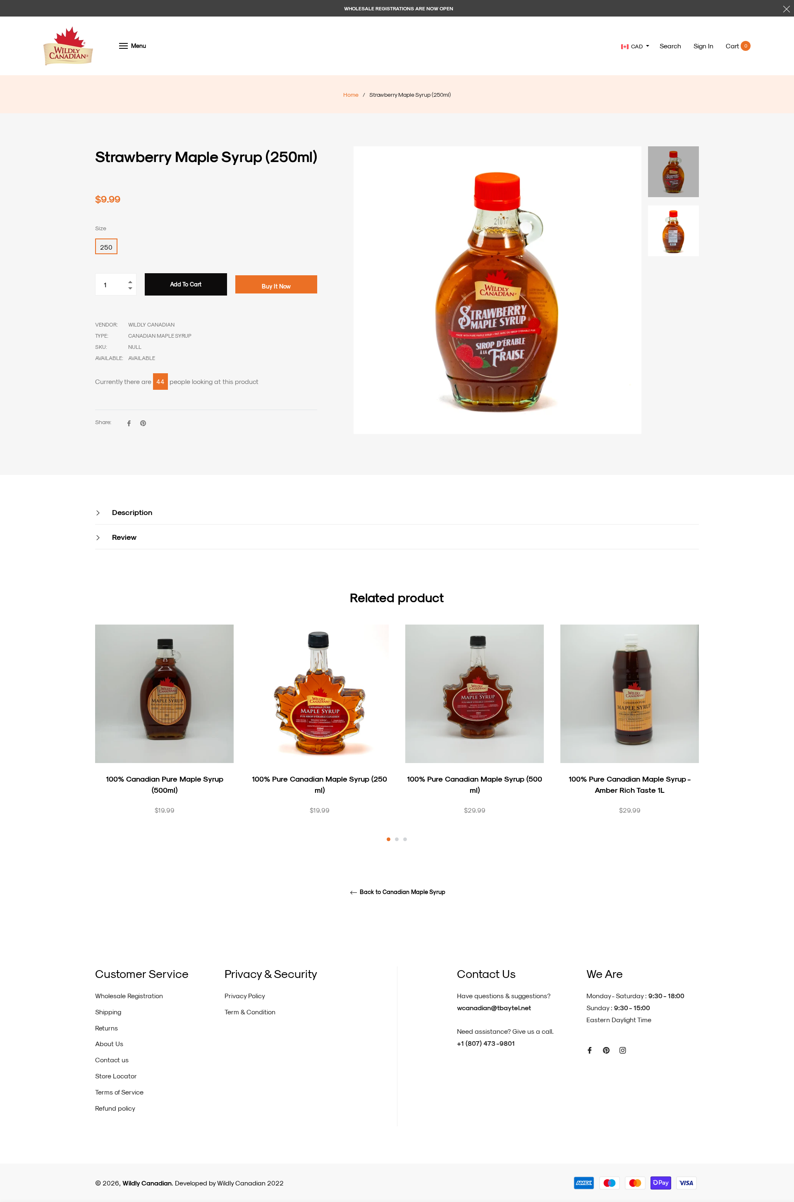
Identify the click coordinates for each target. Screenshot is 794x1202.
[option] (164, 734)
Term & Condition (250, 1012)
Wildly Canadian (147, 1183)
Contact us (112, 1060)
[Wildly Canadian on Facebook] (589, 1050)
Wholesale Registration (129, 995)
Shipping (108, 1012)
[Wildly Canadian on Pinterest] (606, 1050)
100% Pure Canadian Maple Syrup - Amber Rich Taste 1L (630, 784)
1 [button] (388, 839)
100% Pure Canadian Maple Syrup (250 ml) (319, 784)
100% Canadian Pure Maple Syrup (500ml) (164, 784)
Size (100, 227)
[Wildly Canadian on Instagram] (622, 1050)
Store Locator (116, 1076)
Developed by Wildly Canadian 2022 (229, 1183)
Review (123, 536)
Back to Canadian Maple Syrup (401, 892)
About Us (109, 1043)
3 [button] (405, 839)
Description (131, 512)
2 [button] (397, 839)
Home (351, 94)
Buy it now (276, 286)
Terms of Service (119, 1092)
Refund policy (115, 1108)
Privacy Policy (245, 995)
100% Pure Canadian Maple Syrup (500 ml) (474, 784)
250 (106, 247)
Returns (106, 1028)
